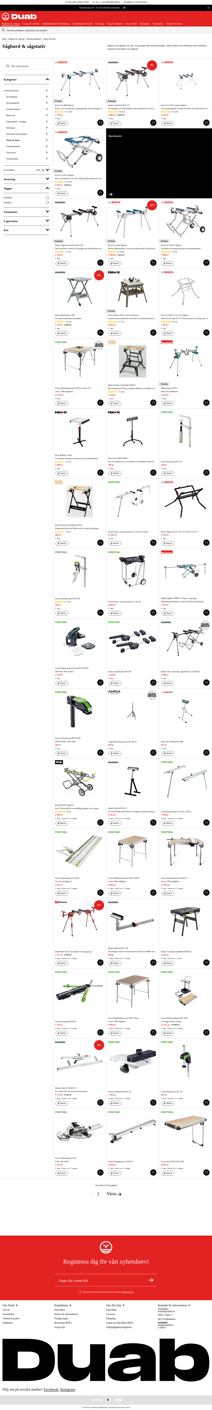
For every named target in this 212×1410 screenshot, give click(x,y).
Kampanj (8, 197)
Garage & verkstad (31, 24)
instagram (67, 1389)
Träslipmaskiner (13, 146)
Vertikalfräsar (12, 159)
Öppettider (163, 1309)
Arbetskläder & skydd (82, 24)
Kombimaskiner (13, 109)
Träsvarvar (11, 152)
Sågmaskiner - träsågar (16, 121)
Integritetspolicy (128, 1292)
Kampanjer (145, 24)
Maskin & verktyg (16, 39)
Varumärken (158, 24)
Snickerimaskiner (33, 39)
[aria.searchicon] (3, 30)
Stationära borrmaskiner (16, 134)
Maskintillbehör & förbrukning (56, 24)
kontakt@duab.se (166, 1311)
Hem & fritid (131, 24)
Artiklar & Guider (174, 24)
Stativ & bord (12, 140)
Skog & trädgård (114, 24)
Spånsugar (10, 128)
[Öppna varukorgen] (207, 17)
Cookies (162, 1327)
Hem (4, 39)
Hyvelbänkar (11, 97)
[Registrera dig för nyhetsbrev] (151, 1280)
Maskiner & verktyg (11, 24)
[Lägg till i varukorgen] (100, 123)
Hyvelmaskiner (12, 103)
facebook (51, 1389)
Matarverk (10, 115)
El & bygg (99, 24)
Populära (7, 202)
